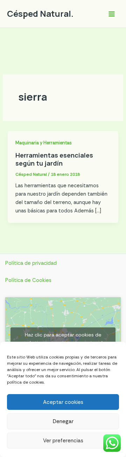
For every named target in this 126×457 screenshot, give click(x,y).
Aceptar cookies (63, 402)
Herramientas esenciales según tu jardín (54, 159)
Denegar (63, 421)
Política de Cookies (28, 280)
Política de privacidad (31, 263)
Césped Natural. (40, 13)
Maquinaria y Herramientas (43, 143)
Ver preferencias (63, 440)
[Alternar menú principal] (111, 14)
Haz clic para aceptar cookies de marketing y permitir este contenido (63, 339)
